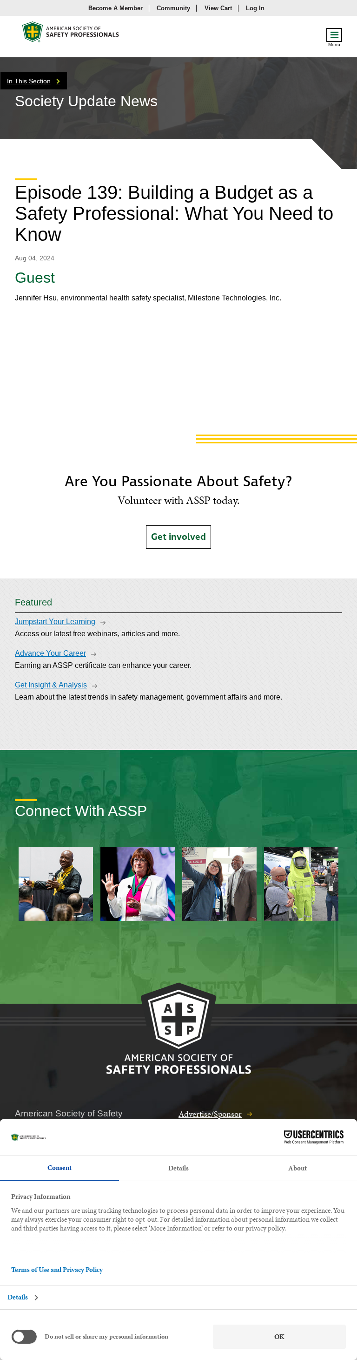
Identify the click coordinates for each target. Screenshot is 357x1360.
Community (173, 8)
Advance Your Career (50, 653)
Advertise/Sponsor (210, 1114)
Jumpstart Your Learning (55, 622)
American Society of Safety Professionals (71, 34)
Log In (255, 8)
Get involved (178, 537)
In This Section (29, 81)
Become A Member (115, 8)
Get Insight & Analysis (51, 685)
